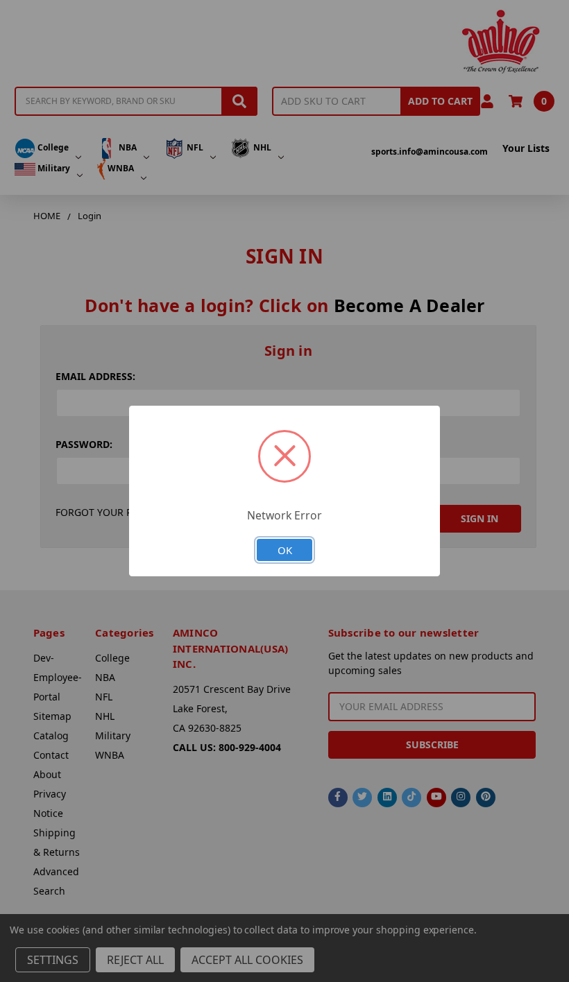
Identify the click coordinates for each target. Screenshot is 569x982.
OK (285, 550)
